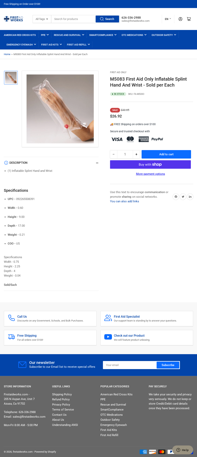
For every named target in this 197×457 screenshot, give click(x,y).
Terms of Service (63, 409)
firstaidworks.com (23, 451)
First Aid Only (118, 72)
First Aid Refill (77, 44)
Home (7, 54)
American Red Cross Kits (20, 35)
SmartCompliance (101, 35)
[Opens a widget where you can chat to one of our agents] (182, 450)
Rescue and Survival (67, 35)
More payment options (150, 174)
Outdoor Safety (162, 35)
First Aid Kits (49, 44)
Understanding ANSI (65, 425)
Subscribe (168, 365)
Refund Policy (61, 399)
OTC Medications (132, 35)
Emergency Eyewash (20, 44)
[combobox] (85, 19)
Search (109, 19)
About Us (58, 419)
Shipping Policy (62, 394)
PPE (43, 35)
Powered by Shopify (45, 451)
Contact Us (59, 415)
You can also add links (124, 201)
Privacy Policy (61, 404)
